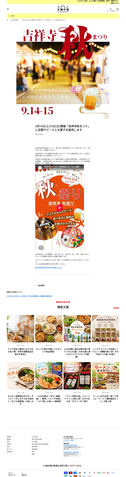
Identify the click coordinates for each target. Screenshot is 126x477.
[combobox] (63, 16)
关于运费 (34, 442)
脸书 (72, 440)
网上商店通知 (14, 20)
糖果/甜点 (48, 296)
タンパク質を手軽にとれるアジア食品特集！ (49, 350)
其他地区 (9, 452)
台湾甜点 (24, 296)
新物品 (9, 437)
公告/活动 (35, 437)
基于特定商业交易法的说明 (40, 444)
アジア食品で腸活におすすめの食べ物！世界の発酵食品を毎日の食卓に (20, 351)
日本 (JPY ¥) (12, 475)
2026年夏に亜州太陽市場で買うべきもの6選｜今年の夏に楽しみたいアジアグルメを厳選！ (77, 353)
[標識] (63, 9)
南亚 (8, 446)
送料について (115, 3)
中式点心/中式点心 (13, 296)
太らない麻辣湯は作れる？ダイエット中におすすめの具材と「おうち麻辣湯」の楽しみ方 (20, 400)
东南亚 (9, 444)
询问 (33, 452)
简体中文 (24, 475)
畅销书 (9, 439)
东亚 (8, 442)
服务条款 (34, 446)
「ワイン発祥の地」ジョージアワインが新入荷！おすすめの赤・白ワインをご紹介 (77, 399)
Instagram (66, 440)
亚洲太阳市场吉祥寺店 (70, 445)
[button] (118, 9)
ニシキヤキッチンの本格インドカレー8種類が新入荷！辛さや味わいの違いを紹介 (105, 351)
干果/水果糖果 (33, 296)
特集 (33, 454)
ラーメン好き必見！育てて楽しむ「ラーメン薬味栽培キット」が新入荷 (105, 399)
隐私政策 (34, 449)
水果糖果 (41, 296)
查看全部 (116, 308)
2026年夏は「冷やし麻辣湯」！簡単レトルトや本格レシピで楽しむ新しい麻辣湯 (49, 399)
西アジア (9, 449)
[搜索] (8, 16)
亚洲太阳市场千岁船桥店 (71, 452)
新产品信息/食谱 (37, 439)
